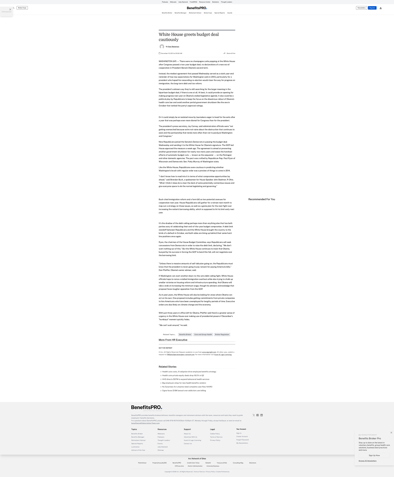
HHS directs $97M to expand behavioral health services (185, 379)
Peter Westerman (173, 46)
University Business (213, 466)
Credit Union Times (193, 463)
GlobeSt (208, 463)
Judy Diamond (183, 2)
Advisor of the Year (138, 450)
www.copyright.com (209, 352)
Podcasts (165, 2)
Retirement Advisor (138, 440)
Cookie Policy (215, 434)
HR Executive (179, 466)
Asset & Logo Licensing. (223, 354)
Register (372, 8)
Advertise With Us (190, 437)
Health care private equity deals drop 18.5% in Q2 (183, 375)
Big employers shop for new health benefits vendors (184, 383)
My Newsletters (242, 443)
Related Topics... (169, 334)
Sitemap (161, 450)
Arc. (178, 471)
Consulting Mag (238, 463)
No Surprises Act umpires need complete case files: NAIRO (187, 387)
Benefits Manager (137, 437)
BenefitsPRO (177, 463)
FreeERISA (193, 2)
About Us (187, 434)
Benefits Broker (137, 434)
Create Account (242, 436)
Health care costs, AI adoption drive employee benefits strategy (189, 372)
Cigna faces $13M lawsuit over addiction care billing (184, 390)
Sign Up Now (374, 455)
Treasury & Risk (222, 463)
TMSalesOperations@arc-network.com (180, 354)
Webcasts (173, 2)
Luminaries (135, 447)
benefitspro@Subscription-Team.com (145, 423)
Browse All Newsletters (367, 461)
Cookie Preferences (222, 471)
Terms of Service (216, 437)
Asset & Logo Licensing (192, 440)
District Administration (195, 466)
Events (160, 443)
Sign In (238, 433)
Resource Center (204, 2)
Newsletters (362, 8)
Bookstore (215, 2)
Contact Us (188, 443)
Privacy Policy (215, 440)
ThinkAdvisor (142, 463)
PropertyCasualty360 (159, 463)
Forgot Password (242, 440)
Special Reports (137, 443)
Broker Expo (22, 8)
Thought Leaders (226, 2)
